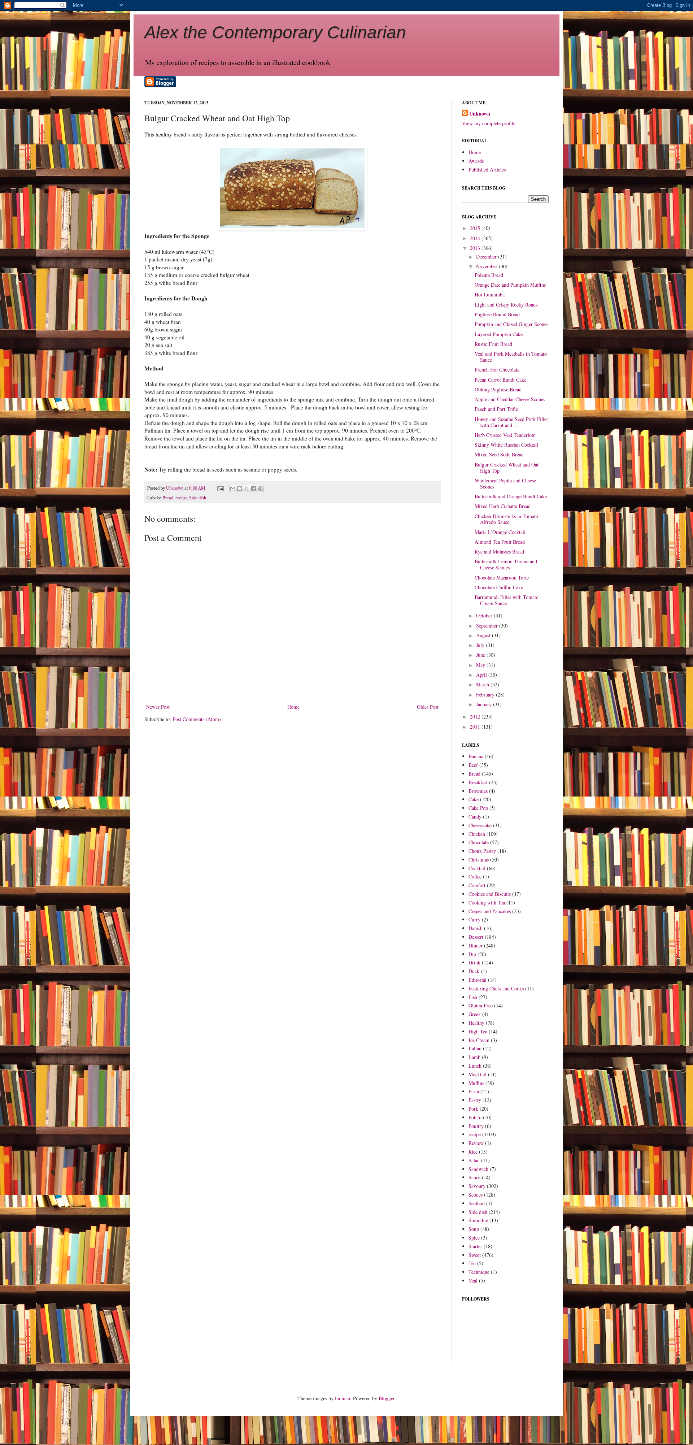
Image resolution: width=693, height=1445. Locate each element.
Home (293, 706)
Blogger (387, 1398)
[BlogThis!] (239, 488)
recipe (181, 498)
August (484, 635)
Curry (474, 919)
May (481, 664)
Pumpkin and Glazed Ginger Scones (511, 324)
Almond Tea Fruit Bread (500, 541)
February (486, 694)
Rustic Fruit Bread (493, 343)
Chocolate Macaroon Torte (502, 577)
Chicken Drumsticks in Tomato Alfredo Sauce (506, 519)
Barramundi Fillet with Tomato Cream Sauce (507, 600)
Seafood (476, 1203)
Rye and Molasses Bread (499, 551)
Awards (476, 160)
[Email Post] (220, 488)
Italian (474, 1048)
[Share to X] (246, 488)
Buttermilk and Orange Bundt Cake (511, 496)
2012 (475, 716)
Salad (474, 1160)
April (482, 674)
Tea (472, 1263)
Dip (472, 954)
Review (476, 1143)
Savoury (476, 1186)
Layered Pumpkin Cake (499, 334)
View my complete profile (488, 123)
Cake (473, 799)
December (487, 256)
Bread (167, 498)
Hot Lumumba (490, 294)
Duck (473, 971)
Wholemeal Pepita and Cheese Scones (505, 483)
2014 (475, 238)
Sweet (474, 1254)
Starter (475, 1246)
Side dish (197, 498)
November (487, 266)
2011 (475, 726)
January (484, 704)
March (483, 684)
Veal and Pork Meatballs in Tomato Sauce (511, 356)
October (485, 615)
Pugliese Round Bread (497, 314)
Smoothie (478, 1220)
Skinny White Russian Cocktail (506, 444)
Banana (475, 756)
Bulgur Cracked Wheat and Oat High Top (507, 467)
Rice (473, 1151)
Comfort (476, 885)
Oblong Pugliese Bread (498, 389)
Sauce (474, 1177)
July (481, 645)
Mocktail (477, 1074)
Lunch (474, 1065)
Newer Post (158, 706)
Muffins (476, 1083)
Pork (473, 1108)
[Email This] (232, 488)
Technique (478, 1271)
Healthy (476, 1022)
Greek (474, 1014)
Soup (473, 1228)
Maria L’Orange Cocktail (500, 532)
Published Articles (487, 169)
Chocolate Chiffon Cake (499, 587)
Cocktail (476, 868)
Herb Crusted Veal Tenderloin (505, 434)
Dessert (475, 936)
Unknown (479, 113)
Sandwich (478, 1169)
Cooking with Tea (486, 902)
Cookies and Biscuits (489, 893)
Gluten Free (480, 1005)
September (487, 625)
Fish (472, 997)
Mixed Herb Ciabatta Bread (503, 506)
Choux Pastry (482, 850)
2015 (475, 228)
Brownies (478, 790)
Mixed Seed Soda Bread (499, 454)
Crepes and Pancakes (489, 911)
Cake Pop (478, 807)
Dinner (475, 945)
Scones (475, 1194)
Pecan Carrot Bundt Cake (500, 379)
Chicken (476, 833)
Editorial (477, 979)
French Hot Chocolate (497, 369)
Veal (473, 1280)
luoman (342, 1398)
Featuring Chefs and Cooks (496, 988)
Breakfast (478, 782)
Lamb (474, 1057)
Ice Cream (478, 1040)
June (481, 654)
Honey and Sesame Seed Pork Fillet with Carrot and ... (511, 422)
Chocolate (478, 842)
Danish (475, 928)
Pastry (474, 1100)
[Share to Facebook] (253, 488)
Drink (474, 962)
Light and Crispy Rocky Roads (506, 304)
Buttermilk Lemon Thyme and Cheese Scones (506, 564)
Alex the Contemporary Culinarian (275, 32)
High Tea (477, 1031)
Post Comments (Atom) (197, 719)
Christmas (478, 859)
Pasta (473, 1091)
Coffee (474, 876)
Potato (474, 1117)
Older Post (428, 706)
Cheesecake (480, 825)
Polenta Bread (489, 275)
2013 (475, 247)
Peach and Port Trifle (496, 408)
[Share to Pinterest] (260, 488)
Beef (473, 764)
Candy (474, 816)
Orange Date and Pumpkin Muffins (510, 284)
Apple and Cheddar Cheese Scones (510, 399)
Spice (474, 1237)
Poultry (476, 1126)
